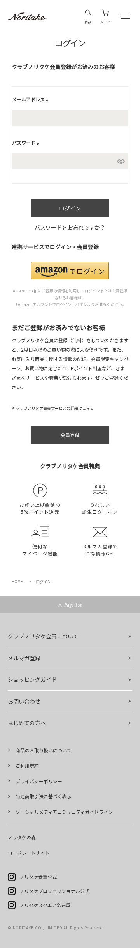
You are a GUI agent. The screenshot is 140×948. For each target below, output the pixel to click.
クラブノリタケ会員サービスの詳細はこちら (55, 408)
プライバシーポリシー (39, 781)
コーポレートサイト (29, 852)
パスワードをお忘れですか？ (70, 227)
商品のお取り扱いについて (44, 750)
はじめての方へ (27, 723)
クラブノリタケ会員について (43, 636)
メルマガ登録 (24, 658)
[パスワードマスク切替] (121, 161)
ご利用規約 (27, 765)
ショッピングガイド (32, 679)
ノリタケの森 (22, 837)
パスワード (26, 142)
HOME (17, 581)
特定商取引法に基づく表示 (44, 796)
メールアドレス (31, 99)
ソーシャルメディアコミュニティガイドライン (64, 811)
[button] (70, 270)
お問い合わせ (24, 701)
